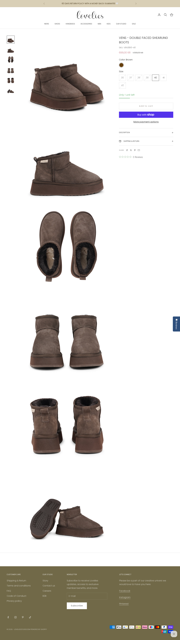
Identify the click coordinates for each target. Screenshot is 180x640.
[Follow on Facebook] (8, 617)
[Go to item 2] (11, 50)
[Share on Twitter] (131, 150)
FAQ (9, 590)
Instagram (124, 597)
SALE (134, 24)
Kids (109, 24)
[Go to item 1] (11, 39)
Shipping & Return (16, 580)
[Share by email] (139, 150)
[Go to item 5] (11, 80)
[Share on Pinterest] (135, 150)
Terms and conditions (19, 585)
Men (99, 24)
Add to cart (146, 105)
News (46, 24)
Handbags (70, 24)
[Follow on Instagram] (15, 617)
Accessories (86, 24)
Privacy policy (14, 601)
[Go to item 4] (11, 70)
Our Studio (121, 24)
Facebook (124, 590)
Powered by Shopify (39, 629)
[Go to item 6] (11, 90)
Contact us (49, 585)
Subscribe (77, 605)
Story (45, 580)
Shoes (57, 24)
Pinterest (124, 603)
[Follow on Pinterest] (22, 617)
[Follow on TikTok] (30, 617)
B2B (44, 596)
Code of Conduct (16, 596)
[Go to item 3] (11, 60)
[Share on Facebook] (127, 150)
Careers (47, 590)
